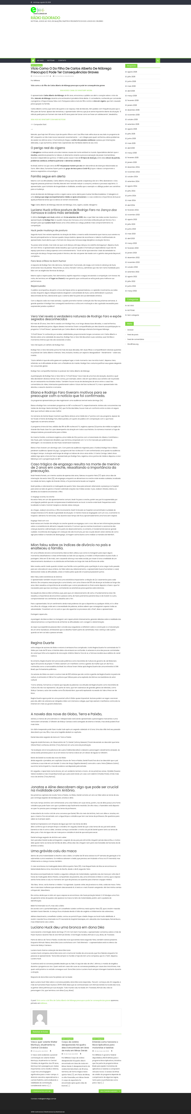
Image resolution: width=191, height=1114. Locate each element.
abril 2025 (131, 148)
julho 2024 (131, 191)
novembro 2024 (133, 172)
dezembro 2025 (133, 110)
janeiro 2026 (132, 105)
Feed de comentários (135, 339)
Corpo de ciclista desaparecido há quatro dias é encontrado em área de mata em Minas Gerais (75, 1046)
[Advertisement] (95, 41)
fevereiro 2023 (132, 248)
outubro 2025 (132, 119)
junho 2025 (131, 138)
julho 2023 (131, 224)
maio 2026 (131, 86)
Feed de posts (132, 334)
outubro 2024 (132, 176)
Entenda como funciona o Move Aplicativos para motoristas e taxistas (105, 1044)
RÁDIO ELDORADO (45, 17)
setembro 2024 (133, 181)
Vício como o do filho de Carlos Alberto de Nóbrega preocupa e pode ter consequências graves (73, 1000)
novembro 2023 (133, 215)
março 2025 (132, 153)
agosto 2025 (132, 129)
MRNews (44, 1003)
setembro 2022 (133, 272)
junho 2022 (131, 286)
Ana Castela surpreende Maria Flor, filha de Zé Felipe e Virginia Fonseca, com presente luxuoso (110, 1091)
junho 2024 (131, 196)
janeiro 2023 (132, 253)
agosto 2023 (132, 219)
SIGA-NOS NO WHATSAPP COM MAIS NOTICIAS (48, 119)
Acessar (130, 330)
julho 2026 (131, 77)
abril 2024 (131, 205)
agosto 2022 (132, 276)
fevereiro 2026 (133, 100)
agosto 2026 (132, 72)
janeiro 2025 (132, 162)
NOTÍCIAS (50, 60)
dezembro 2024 (133, 167)
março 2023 (132, 243)
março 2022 (132, 291)
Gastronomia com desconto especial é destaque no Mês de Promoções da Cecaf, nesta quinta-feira (43, 1091)
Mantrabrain (60, 1112)
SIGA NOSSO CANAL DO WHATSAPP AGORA (76, 90)
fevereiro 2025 (132, 157)
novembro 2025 (133, 115)
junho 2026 (131, 81)
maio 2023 (131, 234)
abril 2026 (131, 91)
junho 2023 (131, 229)
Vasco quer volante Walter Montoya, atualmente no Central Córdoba (44, 1044)
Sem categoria (37, 65)
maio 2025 (131, 143)
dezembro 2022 (133, 257)
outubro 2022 (132, 267)
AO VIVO (40, 60)
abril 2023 (131, 238)
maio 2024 (131, 200)
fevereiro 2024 (133, 210)
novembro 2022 (133, 262)
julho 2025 (131, 134)
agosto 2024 (132, 186)
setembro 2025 (133, 124)
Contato (62, 60)
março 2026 (132, 96)
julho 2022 (131, 281)
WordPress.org (132, 344)
